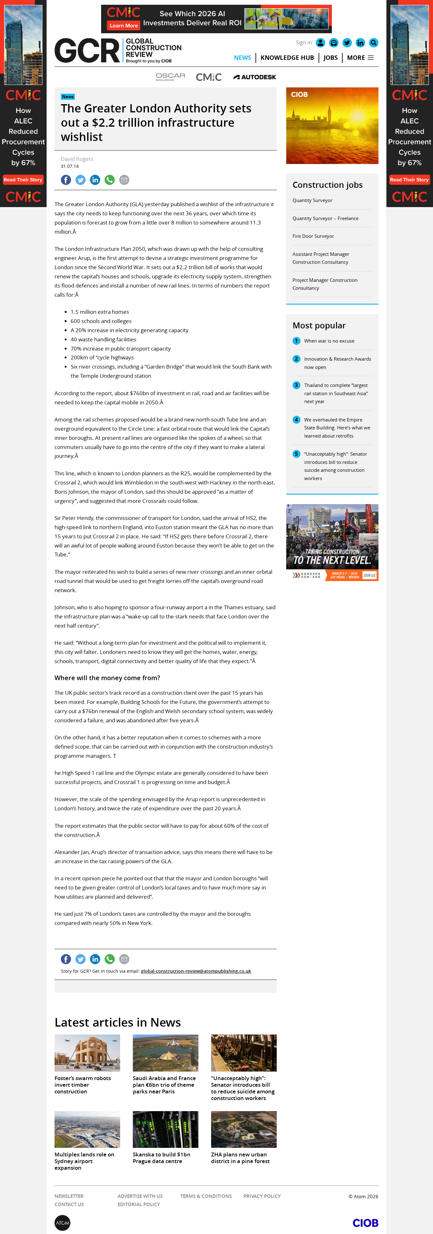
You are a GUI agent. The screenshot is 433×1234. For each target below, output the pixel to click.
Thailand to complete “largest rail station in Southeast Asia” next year (336, 393)
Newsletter (69, 1196)
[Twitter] (347, 42)
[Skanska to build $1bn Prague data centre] (165, 1129)
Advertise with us (140, 1196)
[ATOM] (136, 1223)
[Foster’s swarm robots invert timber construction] (87, 1053)
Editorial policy (139, 1204)
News (242, 58)
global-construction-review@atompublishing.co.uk (196, 971)
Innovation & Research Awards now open (337, 363)
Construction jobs (328, 184)
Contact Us (69, 1204)
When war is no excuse (329, 341)
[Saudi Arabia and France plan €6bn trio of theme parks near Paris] (165, 1053)
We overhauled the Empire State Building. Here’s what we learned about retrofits (337, 427)
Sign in (304, 42)
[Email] (334, 42)
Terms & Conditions (206, 1196)
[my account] (320, 42)
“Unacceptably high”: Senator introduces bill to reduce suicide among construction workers (335, 466)
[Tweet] (80, 180)
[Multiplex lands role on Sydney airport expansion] (87, 1129)
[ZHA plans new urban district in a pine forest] (244, 1129)
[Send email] (124, 180)
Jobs (331, 58)
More (356, 58)
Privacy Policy (262, 1196)
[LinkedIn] (360, 42)
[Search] (373, 42)
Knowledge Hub (287, 58)
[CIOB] (297, 1223)
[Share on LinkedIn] (95, 180)
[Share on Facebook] (66, 180)
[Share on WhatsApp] (110, 180)
